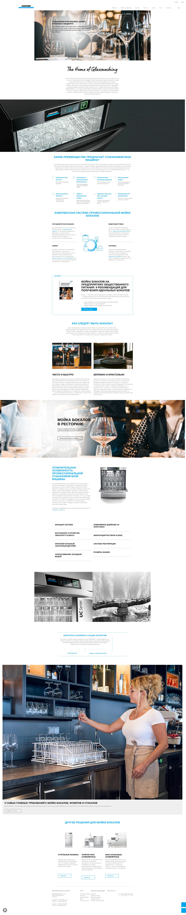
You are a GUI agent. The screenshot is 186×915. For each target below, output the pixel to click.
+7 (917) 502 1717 (72, 653)
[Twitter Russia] (128, 894)
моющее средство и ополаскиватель (63, 258)
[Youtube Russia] (125, 894)
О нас (160, 7)
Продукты (114, 7)
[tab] (73, 525)
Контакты (168, 7)
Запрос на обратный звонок (98, 653)
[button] (89, 309)
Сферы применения (126, 7)
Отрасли (137, 7)
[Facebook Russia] (119, 894)
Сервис (154, 7)
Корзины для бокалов (115, 256)
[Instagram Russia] (122, 894)
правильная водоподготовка (121, 231)
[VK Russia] (131, 894)
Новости (145, 7)
